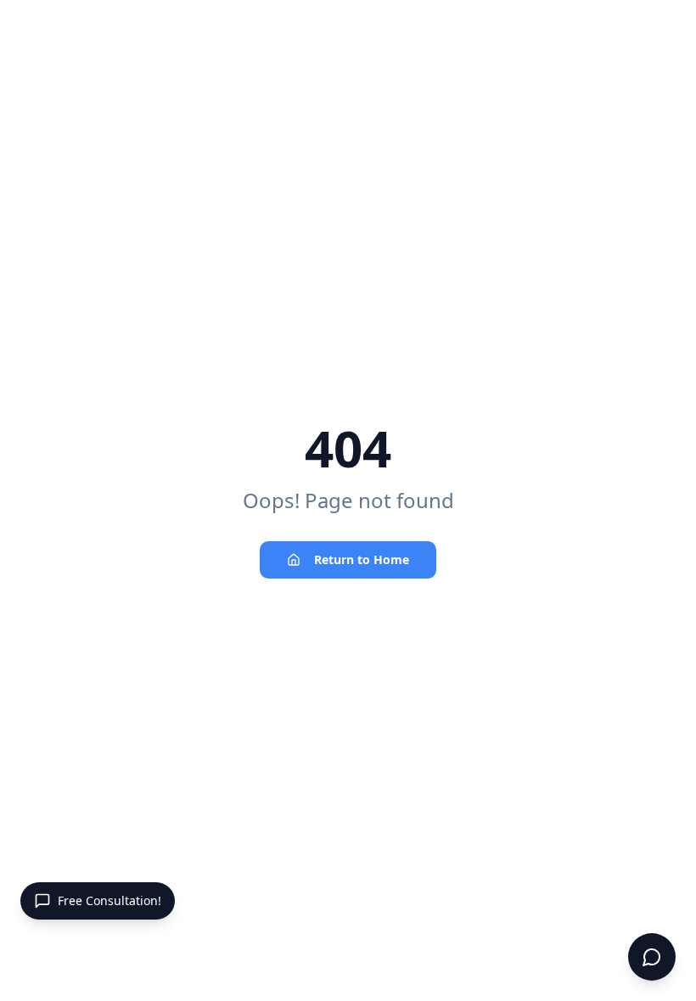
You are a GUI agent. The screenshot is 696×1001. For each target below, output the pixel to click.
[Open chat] (652, 957)
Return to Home (361, 559)
